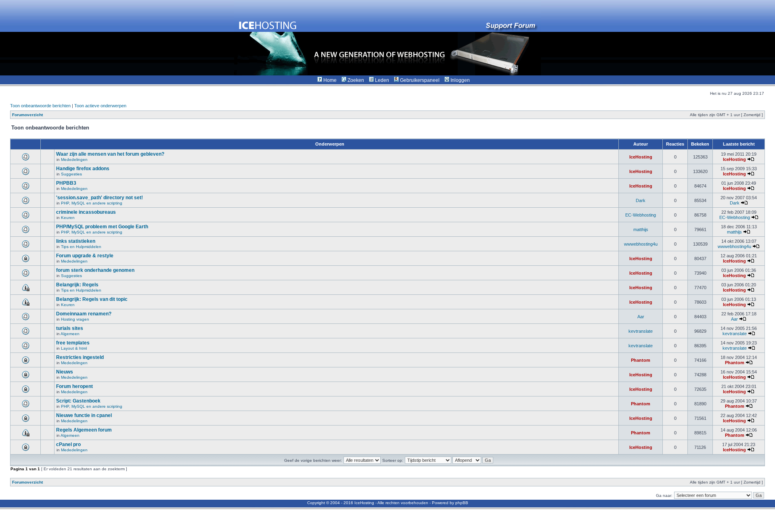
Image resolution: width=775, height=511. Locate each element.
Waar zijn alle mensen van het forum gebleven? (110, 154)
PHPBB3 (66, 183)
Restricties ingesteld (80, 357)
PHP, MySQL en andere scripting (91, 203)
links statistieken (75, 241)
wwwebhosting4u (641, 244)
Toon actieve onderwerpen (100, 105)
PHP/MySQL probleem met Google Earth (102, 226)
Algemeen (70, 334)
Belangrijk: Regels (77, 285)
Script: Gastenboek (78, 401)
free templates (73, 343)
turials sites (69, 328)
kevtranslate (640, 331)
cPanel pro (68, 444)
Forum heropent (74, 386)
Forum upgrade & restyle (84, 256)
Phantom (640, 360)
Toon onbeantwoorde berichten (40, 105)
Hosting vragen (75, 319)
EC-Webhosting (640, 215)
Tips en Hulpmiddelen (81, 246)
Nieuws (64, 372)
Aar (640, 316)
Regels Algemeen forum (84, 430)
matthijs (640, 229)
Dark (640, 200)
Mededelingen (74, 159)
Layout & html (74, 348)
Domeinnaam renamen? (83, 314)
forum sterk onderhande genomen (95, 270)
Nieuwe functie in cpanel (84, 415)
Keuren (68, 217)
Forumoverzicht (27, 115)
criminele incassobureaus (86, 212)
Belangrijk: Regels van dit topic (92, 299)
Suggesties (71, 174)
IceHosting (640, 156)
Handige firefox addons (82, 168)
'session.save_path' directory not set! (99, 197)
